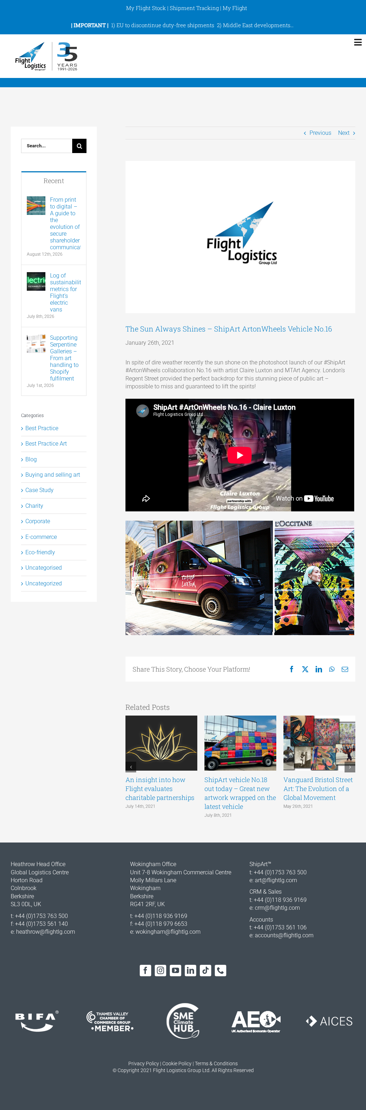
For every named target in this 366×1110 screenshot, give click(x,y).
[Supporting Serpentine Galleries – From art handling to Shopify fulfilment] (36, 338)
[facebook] (145, 970)
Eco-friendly (40, 552)
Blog (31, 459)
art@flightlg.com (276, 880)
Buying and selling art (52, 474)
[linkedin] (190, 970)
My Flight (235, 7)
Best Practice (41, 428)
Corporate (37, 521)
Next (344, 132)
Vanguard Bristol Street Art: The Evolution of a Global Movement (318, 788)
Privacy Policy (143, 1063)
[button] (130, 767)
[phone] (220, 970)
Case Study (39, 490)
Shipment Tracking (194, 7)
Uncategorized (43, 583)
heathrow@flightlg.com (45, 931)
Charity (34, 505)
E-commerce (41, 537)
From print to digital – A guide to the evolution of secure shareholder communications (65, 223)
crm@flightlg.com (277, 907)
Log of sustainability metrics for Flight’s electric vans (65, 292)
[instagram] (160, 970)
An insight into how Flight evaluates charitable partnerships (159, 788)
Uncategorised (43, 567)
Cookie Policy (177, 1063)
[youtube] (175, 970)
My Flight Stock (146, 7)
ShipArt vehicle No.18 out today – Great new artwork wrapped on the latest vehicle (240, 793)
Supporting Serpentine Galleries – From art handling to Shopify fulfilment (64, 358)
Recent (54, 180)
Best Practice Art (46, 443)
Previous (320, 132)
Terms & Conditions (216, 1063)
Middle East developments (256, 25)
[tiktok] (205, 970)
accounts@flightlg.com (284, 935)
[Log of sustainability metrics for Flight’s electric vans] (36, 275)
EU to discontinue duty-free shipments (165, 25)
